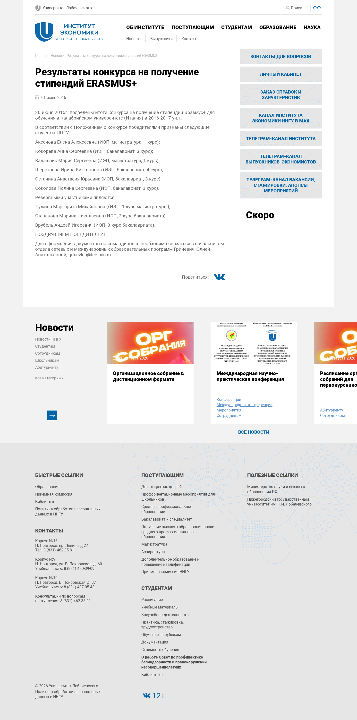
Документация (154, 642)
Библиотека (46, 501)
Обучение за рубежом (161, 634)
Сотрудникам (47, 353)
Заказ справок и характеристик (280, 94)
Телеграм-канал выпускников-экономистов (281, 159)
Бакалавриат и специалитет (166, 519)
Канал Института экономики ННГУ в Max (280, 118)
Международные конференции (244, 405)
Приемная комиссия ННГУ (165, 571)
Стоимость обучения (160, 649)
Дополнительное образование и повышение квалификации (170, 562)
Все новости (253, 432)
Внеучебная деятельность (165, 614)
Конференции (229, 399)
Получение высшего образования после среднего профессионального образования (177, 531)
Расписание (152, 599)
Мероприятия (229, 410)
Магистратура (154, 544)
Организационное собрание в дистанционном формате (148, 376)
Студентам (236, 27)
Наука (312, 27)
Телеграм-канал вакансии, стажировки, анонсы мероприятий (280, 185)
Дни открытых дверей (161, 486)
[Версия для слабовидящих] (316, 7)
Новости (134, 38)
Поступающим (193, 27)
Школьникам (47, 360)
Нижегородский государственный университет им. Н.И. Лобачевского (279, 502)
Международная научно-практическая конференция (250, 376)
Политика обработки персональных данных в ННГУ (68, 511)
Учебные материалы (159, 607)
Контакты (190, 38)
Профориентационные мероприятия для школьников (178, 497)
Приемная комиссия (53, 494)
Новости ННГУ (48, 339)
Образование (277, 27)
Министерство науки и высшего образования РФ (276, 489)
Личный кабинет (281, 74)
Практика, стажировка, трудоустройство (162, 625)
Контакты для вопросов (280, 56)
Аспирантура (153, 551)
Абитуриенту (46, 367)
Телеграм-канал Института (281, 138)
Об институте (145, 27)
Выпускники (161, 38)
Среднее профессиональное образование (166, 509)
